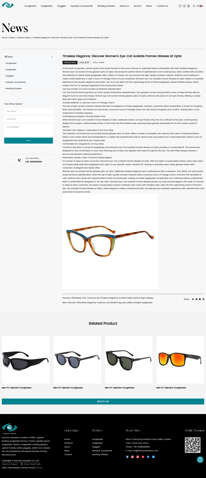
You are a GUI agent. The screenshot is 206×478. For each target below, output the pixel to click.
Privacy (39, 467)
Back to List (103, 401)
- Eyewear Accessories (15, 82)
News (149, 6)
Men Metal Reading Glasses (109, 11)
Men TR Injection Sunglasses (35, 11)
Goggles (61, 6)
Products (68, 443)
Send (28, 140)
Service (137, 6)
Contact (68, 454)
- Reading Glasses (13, 88)
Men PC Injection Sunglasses (16, 387)
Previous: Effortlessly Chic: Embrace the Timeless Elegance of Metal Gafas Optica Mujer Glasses (107, 298)
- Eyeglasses (10, 69)
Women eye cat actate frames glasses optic (83, 71)
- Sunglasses (10, 63)
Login (38, 464)
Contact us (162, 6)
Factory (123, 11)
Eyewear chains (78, 11)
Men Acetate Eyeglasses (51, 11)
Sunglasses (30, 6)
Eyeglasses (46, 6)
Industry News (152, 11)
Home (4, 37)
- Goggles (9, 75)
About (67, 446)
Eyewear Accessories (82, 6)
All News (8, 57)
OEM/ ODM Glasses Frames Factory (18, 467)
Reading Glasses (106, 6)
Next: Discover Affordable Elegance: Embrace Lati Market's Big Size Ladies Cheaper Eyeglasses (107, 302)
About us (124, 6)
